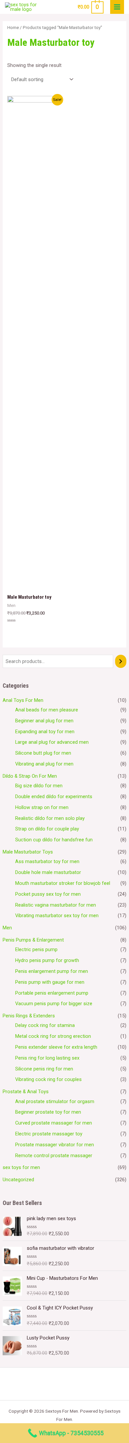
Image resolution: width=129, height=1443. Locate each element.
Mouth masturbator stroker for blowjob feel (62, 883)
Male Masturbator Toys (28, 852)
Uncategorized (18, 1180)
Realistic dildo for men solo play (50, 818)
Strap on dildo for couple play (47, 829)
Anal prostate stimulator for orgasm (54, 1101)
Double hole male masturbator (48, 872)
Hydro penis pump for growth (47, 960)
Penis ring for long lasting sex (47, 1058)
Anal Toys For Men (23, 700)
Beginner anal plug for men (44, 721)
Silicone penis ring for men (44, 1069)
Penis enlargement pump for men (51, 971)
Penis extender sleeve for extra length (56, 1047)
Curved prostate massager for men (53, 1123)
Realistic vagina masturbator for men (55, 905)
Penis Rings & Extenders (29, 1016)
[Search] (121, 661)
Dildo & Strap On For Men (30, 776)
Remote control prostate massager (53, 1155)
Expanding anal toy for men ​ (45, 732)
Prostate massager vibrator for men (54, 1145)
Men (7, 928)
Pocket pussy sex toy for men (48, 894)
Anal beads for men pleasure (46, 710)
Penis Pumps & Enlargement (33, 940)
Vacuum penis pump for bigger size (53, 1004)
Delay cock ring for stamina (45, 1025)
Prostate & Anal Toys (26, 1092)
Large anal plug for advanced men (52, 742)
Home (13, 27)
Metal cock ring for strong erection (53, 1036)
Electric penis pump (36, 949)
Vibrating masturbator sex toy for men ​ (57, 915)
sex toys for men (21, 1167)
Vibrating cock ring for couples (48, 1079)
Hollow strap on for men (41, 807)
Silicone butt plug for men (43, 753)
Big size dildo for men (39, 786)
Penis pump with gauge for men (49, 982)
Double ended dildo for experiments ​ (54, 796)
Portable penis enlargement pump (51, 993)
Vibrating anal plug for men (44, 764)
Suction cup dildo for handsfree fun (54, 840)
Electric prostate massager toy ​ (49, 1134)
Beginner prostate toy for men (48, 1112)
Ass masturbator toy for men (47, 861)
